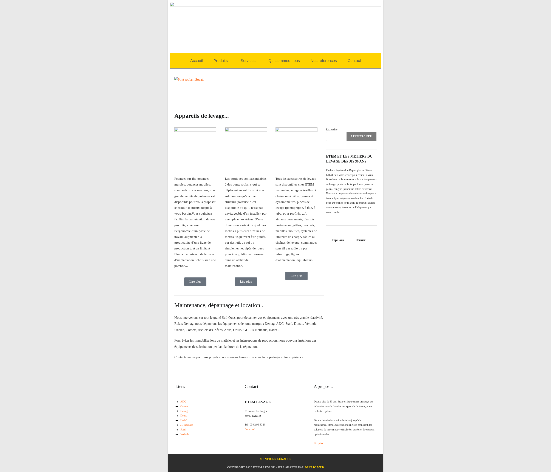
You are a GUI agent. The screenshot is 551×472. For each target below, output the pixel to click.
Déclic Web (314, 467)
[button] (221, 61)
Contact (354, 61)
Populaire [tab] (338, 240)
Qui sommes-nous (284, 61)
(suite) (274, 98)
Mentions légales (275, 459)
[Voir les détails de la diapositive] (189, 79)
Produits (221, 61)
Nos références (324, 61)
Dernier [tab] (360, 240)
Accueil (196, 61)
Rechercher (331, 129)
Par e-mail (250, 429)
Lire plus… (319, 443)
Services (248, 61)
